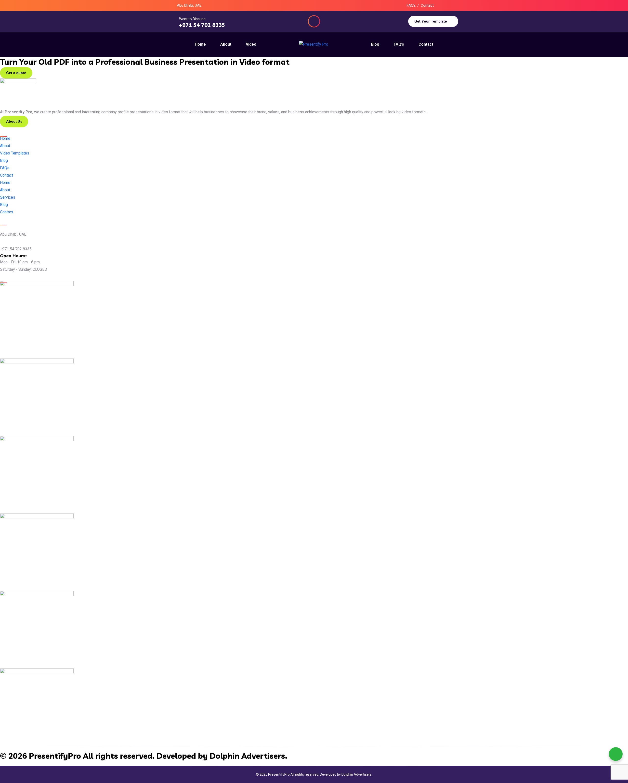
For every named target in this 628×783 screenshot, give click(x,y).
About (5, 190)
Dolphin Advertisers (247, 756)
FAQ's (411, 5)
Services (7, 197)
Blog (4, 204)
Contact (427, 5)
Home (5, 182)
